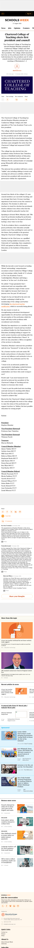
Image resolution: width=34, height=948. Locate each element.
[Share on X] (11, 511)
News (3, 28)
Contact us (4, 932)
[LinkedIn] (14, 905)
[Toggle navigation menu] (2, 13)
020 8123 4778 (7, 922)
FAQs (2, 935)
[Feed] (2, 905)
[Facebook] (6, 905)
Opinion (17, 28)
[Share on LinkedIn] (15, 511)
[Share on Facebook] (7, 511)
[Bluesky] (10, 905)
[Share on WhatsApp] (2, 511)
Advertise (4, 943)
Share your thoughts (17, 596)
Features (26, 28)
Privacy (3, 934)
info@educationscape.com (10, 924)
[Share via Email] (19, 511)
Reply (5, 541)
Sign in (29, 13)
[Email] (18, 905)
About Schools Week (7, 942)
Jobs (9, 28)
